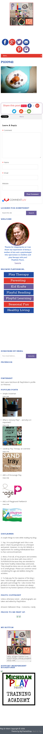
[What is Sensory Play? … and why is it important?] (12, 445)
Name (5, 162)
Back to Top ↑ (38, 731)
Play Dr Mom (5, 728)
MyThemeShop (26, 731)
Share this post (12, 105)
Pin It (22, 116)
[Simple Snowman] (12, 417)
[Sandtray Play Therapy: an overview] (12, 472)
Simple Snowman (9, 393)
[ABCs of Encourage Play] (12, 498)
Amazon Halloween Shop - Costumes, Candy (18, 607)
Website (5, 183)
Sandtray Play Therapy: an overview (16, 449)
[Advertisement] (22, 33)
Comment (7, 130)
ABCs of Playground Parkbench (15, 501)
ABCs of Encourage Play (12, 475)
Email (5, 173)
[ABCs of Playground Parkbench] (12, 524)
